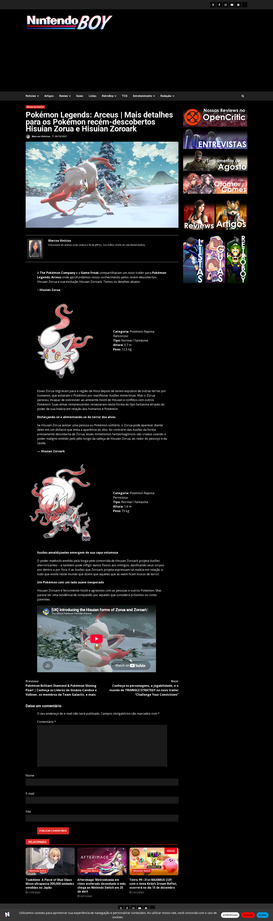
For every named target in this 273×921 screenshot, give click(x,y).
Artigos (49, 95)
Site (28, 811)
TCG (124, 95)
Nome (30, 775)
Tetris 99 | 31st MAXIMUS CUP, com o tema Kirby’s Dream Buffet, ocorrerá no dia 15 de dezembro (153, 861)
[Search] (243, 96)
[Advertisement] (136, 59)
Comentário (46, 722)
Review (63, 95)
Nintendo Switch (35, 107)
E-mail (30, 793)
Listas (92, 95)
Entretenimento (142, 95)
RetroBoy (107, 95)
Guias (79, 95)
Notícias (31, 95)
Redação (165, 95)
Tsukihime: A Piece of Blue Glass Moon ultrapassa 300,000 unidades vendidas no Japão (50, 861)
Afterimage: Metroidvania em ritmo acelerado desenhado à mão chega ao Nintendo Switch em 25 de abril (101, 861)
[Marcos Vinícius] (35, 248)
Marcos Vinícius (40, 136)
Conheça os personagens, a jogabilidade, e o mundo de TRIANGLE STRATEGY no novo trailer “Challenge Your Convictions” (143, 688)
